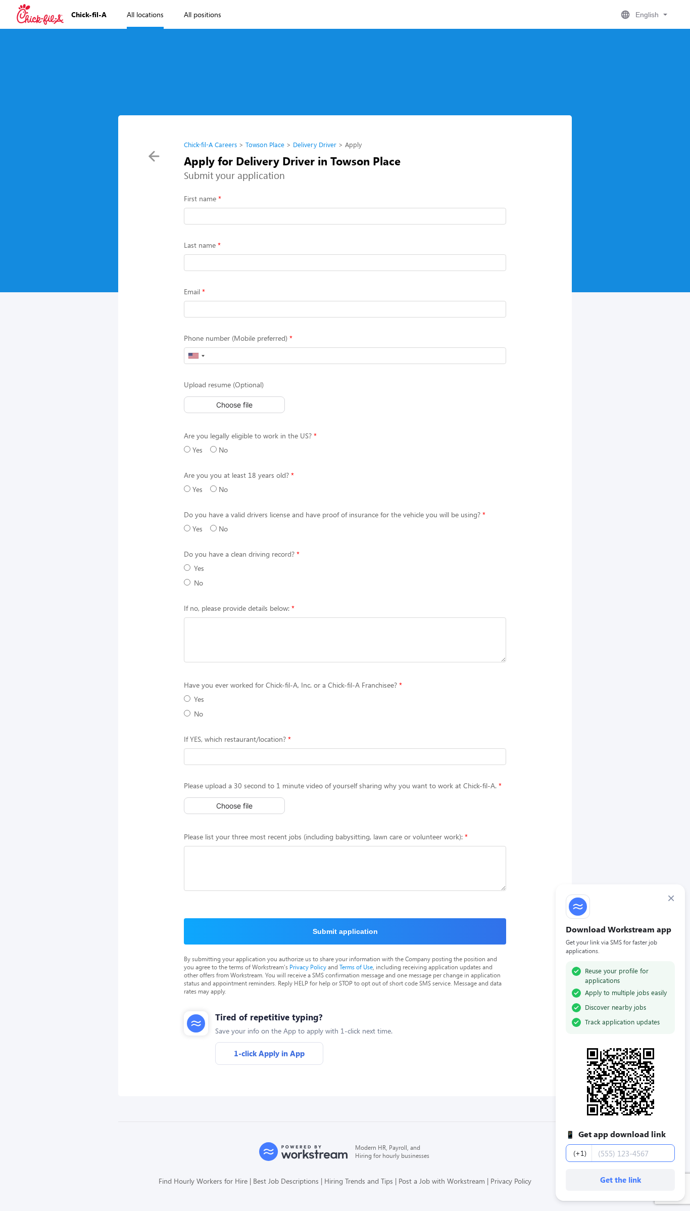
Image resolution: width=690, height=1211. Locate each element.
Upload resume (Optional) (224, 384)
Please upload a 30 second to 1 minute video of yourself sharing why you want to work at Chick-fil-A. (340, 785)
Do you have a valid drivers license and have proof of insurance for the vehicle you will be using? (332, 514)
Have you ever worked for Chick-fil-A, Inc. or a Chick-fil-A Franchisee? (290, 685)
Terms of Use (356, 967)
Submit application (345, 931)
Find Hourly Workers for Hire (203, 1181)
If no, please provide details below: (236, 608)
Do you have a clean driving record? (239, 554)
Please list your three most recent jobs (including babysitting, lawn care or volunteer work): (323, 836)
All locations (145, 14)
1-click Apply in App (269, 1053)
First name (200, 198)
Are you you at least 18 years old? (236, 475)
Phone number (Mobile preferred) (235, 338)
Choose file (234, 404)
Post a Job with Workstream (442, 1181)
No (222, 450)
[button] (643, 15)
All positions (202, 14)
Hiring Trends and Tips (358, 1181)
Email (192, 291)
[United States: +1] (196, 356)
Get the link (620, 1180)
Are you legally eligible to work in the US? (248, 435)
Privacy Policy (307, 967)
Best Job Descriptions (286, 1181)
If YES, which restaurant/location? (235, 739)
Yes (196, 450)
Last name (200, 245)
